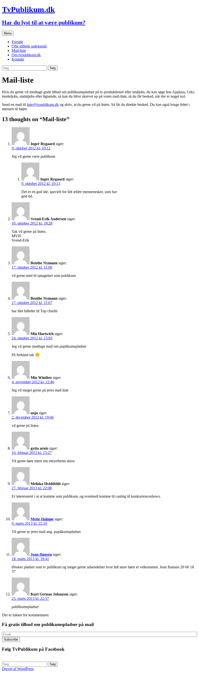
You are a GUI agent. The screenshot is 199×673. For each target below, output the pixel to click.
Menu (8, 33)
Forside (17, 42)
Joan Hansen (41, 554)
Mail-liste (19, 50)
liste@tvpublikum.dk (43, 104)
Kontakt (18, 59)
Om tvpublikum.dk (26, 55)
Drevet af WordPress (18, 669)
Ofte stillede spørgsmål (29, 46)
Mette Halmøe (42, 519)
